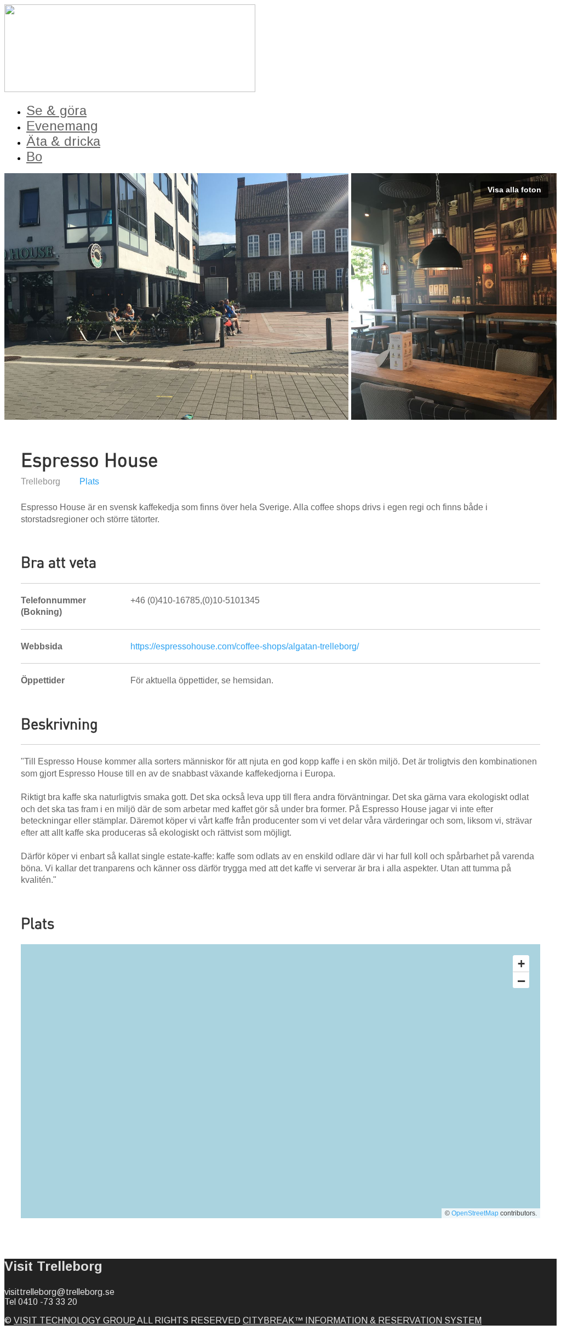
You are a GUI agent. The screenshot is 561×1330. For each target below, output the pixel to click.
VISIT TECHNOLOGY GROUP (74, 1320)
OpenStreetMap (475, 1213)
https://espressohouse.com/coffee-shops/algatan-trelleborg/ (244, 646)
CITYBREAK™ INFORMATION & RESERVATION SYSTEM (362, 1320)
